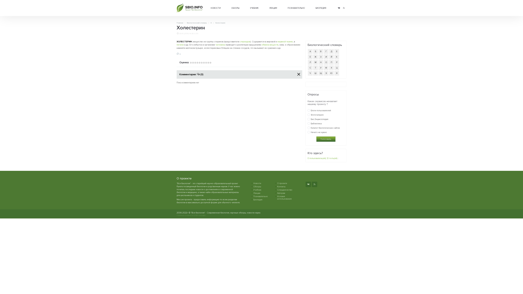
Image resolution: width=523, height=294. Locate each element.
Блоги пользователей (321, 110)
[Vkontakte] (339, 8)
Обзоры (235, 8)
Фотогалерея (317, 115)
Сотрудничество (284, 190)
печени (180, 44)
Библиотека (316, 123)
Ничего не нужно (319, 132)
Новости (216, 8)
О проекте (282, 183)
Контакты (281, 186)
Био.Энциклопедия (319, 119)
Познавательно (296, 8)
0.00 (196, 34)
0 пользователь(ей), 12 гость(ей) (322, 158)
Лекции (273, 8)
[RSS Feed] (344, 8)
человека (220, 44)
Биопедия (321, 8)
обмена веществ (270, 44)
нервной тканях (285, 41)
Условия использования (284, 197)
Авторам (281, 193)
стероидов (245, 41)
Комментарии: (191, 74)
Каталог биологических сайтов (325, 128)
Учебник (254, 8)
